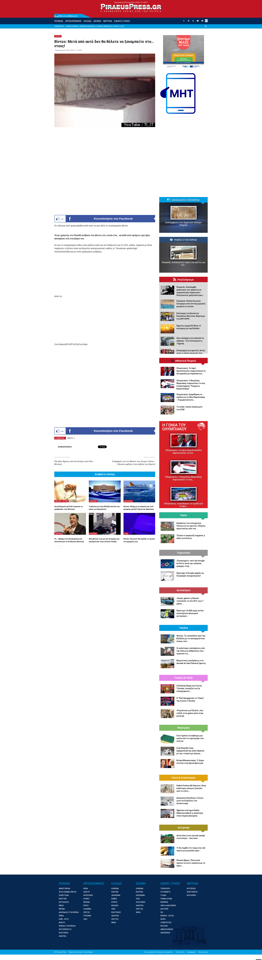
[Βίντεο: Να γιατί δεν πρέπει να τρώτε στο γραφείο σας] (139, 524)
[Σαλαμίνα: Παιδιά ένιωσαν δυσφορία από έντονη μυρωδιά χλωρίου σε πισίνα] (167, 304)
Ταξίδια (183, 628)
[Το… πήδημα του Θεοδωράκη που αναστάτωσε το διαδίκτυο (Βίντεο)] (70, 524)
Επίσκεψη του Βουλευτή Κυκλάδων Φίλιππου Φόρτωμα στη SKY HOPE (190, 316)
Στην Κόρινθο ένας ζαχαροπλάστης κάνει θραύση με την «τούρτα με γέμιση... (190, 751)
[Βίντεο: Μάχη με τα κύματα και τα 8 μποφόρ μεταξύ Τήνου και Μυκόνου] (139, 491)
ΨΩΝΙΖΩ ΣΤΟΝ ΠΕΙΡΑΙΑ (185, 240)
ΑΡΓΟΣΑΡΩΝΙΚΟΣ (73, 21)
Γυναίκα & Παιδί (183, 678)
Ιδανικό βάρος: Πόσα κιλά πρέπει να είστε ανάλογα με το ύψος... (190, 863)
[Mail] (188, 21)
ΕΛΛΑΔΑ (87, 21)
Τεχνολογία (183, 553)
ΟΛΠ (122, 26)
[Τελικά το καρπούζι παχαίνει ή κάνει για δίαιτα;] (167, 538)
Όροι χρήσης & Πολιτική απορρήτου (158, 952)
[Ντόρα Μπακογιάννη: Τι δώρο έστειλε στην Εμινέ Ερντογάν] (167, 763)
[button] (206, 28)
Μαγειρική (183, 728)
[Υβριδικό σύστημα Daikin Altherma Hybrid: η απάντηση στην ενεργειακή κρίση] (167, 813)
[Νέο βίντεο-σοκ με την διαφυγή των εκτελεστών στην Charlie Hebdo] (104, 524)
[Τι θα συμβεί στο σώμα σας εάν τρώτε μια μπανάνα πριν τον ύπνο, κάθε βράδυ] (167, 851)
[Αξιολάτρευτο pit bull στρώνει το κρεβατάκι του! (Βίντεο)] (70, 491)
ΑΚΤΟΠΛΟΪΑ (128, 501)
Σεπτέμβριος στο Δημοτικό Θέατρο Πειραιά (183, 223)
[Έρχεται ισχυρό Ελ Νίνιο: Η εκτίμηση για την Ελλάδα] (167, 328)
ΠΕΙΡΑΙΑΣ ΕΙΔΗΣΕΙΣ (87, 26)
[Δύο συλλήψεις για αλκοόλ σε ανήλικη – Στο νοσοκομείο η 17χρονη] (167, 341)
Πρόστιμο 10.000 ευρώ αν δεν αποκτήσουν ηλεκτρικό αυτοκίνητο (190, 613)
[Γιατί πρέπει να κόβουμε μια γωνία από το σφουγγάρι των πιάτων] (167, 738)
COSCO (116, 26)
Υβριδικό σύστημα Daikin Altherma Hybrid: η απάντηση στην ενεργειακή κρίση (189, 813)
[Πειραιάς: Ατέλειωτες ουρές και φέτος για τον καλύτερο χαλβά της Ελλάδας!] (183, 252)
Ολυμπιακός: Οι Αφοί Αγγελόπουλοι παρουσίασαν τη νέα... (183, 451)
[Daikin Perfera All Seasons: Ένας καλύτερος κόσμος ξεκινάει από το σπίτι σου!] (167, 788)
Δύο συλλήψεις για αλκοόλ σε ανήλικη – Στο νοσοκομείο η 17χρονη (190, 341)
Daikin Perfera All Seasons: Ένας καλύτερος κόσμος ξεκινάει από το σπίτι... (191, 788)
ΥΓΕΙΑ (126, 533)
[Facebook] (184, 21)
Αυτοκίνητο (183, 590)
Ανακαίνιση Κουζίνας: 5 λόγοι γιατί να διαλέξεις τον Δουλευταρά (189, 800)
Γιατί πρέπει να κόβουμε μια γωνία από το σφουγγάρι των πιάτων (190, 738)
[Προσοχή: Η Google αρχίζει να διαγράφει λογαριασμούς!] (167, 576)
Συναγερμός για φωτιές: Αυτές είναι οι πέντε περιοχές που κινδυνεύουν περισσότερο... (190, 353)
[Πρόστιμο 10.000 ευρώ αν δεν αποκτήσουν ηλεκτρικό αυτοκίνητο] (167, 613)
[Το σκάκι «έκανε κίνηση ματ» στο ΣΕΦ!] (167, 409)
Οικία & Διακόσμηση (183, 777)
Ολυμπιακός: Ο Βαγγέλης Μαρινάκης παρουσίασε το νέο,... (183, 478)
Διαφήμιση (191, 952)
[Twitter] (198, 21)
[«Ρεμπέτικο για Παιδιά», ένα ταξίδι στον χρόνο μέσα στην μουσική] (167, 713)
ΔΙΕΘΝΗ (97, 21)
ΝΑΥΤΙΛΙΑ (107, 21)
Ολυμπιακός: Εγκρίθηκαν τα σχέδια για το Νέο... (183, 505)
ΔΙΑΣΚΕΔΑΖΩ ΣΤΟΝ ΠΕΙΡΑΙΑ (186, 200)
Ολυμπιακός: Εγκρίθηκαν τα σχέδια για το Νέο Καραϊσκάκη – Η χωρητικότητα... (190, 397)
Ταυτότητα (180, 952)
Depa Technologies (85, 952)
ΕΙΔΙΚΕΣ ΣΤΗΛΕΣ (122, 21)
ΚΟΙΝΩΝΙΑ (93, 501)
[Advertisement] (104, 276)
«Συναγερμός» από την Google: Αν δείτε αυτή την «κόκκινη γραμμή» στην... (190, 563)
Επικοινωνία (203, 952)
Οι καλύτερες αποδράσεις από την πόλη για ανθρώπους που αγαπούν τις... (190, 651)
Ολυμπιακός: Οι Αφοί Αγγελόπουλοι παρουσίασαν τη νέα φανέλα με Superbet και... (191, 371)
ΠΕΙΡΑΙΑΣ (58, 21)
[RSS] (193, 21)
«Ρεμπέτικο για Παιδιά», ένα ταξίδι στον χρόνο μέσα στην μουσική (189, 713)
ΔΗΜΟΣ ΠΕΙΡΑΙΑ (72, 26)
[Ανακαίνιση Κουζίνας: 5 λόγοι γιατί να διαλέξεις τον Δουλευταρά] (167, 801)
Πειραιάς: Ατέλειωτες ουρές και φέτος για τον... (183, 263)
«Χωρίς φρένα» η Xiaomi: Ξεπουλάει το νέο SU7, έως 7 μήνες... (189, 601)
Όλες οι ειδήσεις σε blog (66, 16)
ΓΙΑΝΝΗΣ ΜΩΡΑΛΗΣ (104, 26)
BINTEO (70, 438)
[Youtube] (202, 21)
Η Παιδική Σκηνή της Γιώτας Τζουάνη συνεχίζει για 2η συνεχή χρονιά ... (189, 688)
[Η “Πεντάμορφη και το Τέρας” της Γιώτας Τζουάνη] (167, 701)
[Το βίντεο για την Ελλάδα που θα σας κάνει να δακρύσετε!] (104, 491)
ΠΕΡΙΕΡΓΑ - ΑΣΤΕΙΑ (61, 501)
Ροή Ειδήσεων (186, 280)
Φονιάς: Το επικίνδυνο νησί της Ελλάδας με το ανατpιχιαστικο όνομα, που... (190, 638)
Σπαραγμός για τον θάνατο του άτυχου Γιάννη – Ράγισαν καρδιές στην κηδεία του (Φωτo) (133, 462)
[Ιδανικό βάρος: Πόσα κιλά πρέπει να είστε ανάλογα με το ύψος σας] (167, 863)
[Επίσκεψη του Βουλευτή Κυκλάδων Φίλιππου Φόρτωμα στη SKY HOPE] (167, 316)
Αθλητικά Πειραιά (185, 361)
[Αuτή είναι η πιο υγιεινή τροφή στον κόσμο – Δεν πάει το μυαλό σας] (167, 838)
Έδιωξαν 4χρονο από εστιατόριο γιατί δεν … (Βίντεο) (74, 462)
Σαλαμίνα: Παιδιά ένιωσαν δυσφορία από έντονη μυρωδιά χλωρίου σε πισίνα (190, 303)
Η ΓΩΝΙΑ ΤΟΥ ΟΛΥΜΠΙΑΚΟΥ (174, 427)
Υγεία (183, 515)
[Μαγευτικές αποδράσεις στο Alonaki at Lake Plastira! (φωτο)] (167, 663)
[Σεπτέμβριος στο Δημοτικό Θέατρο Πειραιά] (183, 212)
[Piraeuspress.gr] (131, 8)
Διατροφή (183, 827)
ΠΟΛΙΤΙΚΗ (58, 533)
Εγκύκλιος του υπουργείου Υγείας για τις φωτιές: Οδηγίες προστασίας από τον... (191, 526)
